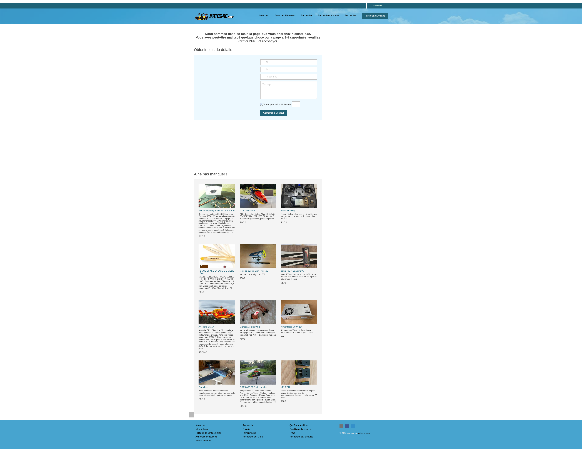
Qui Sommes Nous (299, 425)
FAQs (292, 433)
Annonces (264, 15)
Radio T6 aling (288, 210)
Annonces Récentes (285, 15)
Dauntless (203, 387)
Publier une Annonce (375, 15)
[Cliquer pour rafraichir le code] (275, 104)
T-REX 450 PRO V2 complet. (253, 387)
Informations (202, 429)
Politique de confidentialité (208, 433)
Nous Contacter (203, 440)
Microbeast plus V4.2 (250, 327)
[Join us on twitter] (353, 426)
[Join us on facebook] (347, 426)
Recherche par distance (301, 436)
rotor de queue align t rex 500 (254, 271)
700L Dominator (247, 210)
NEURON (285, 387)
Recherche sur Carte (328, 15)
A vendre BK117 (206, 327)
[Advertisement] (357, 50)
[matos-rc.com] (214, 16)
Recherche (306, 15)
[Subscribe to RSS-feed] (341, 426)
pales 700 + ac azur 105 (292, 271)
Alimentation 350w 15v (291, 327)
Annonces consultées (206, 436)
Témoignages (249, 433)
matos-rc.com (364, 433)
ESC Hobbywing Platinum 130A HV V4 (217, 210)
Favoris (246, 429)
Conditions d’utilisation (300, 429)
